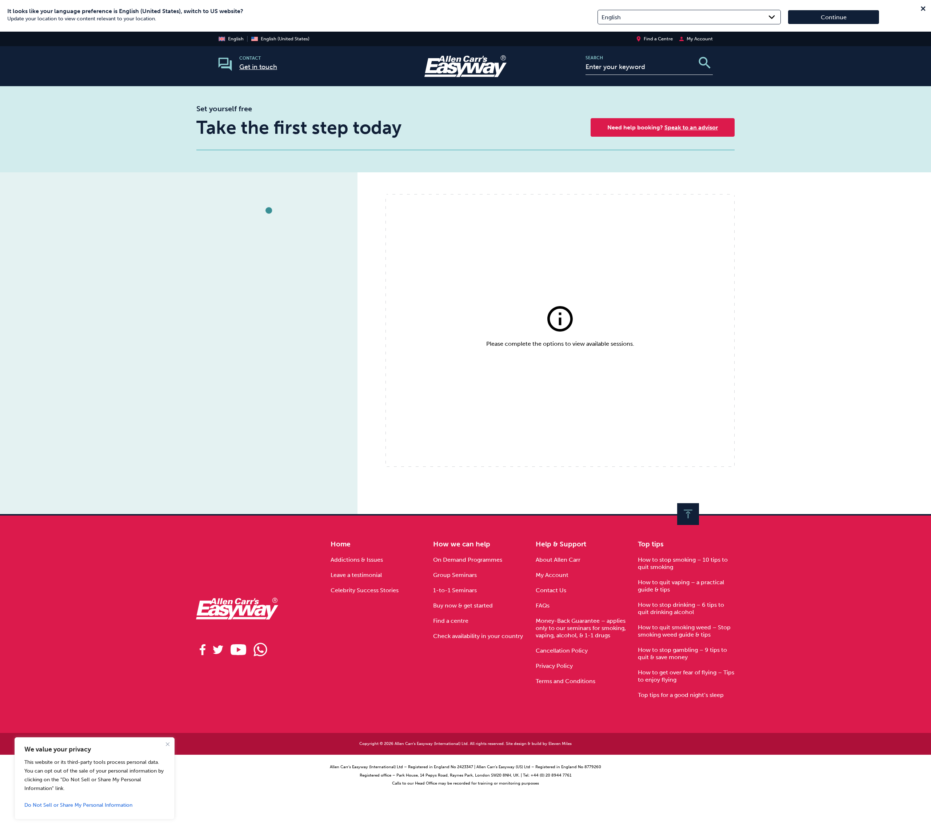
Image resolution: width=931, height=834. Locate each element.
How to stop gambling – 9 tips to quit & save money (682, 653)
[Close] (167, 744)
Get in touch (258, 67)
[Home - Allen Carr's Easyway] (465, 72)
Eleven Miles (560, 743)
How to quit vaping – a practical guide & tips (681, 586)
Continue (834, 17)
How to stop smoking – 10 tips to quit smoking (683, 563)
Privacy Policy (554, 665)
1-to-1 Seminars (455, 590)
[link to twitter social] (218, 650)
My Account (552, 575)
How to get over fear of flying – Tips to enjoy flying (686, 676)
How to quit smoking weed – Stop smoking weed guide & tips (684, 631)
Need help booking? (662, 127)
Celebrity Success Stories (365, 590)
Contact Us (551, 590)
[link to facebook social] (202, 650)
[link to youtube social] (238, 650)
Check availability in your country (478, 636)
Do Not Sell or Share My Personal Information (78, 805)
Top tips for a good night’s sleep (681, 694)
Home (341, 544)
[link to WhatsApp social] (260, 650)
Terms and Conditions (565, 681)
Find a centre (450, 620)
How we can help (461, 544)
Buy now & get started (463, 605)
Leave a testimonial (356, 575)
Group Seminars (455, 575)
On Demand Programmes (467, 559)
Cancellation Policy (562, 650)
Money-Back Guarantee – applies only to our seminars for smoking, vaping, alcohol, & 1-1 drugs (581, 628)
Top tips (651, 544)
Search (594, 57)
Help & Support (561, 544)
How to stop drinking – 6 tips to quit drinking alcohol (681, 608)
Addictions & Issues (357, 559)
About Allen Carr (558, 559)
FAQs (543, 605)
